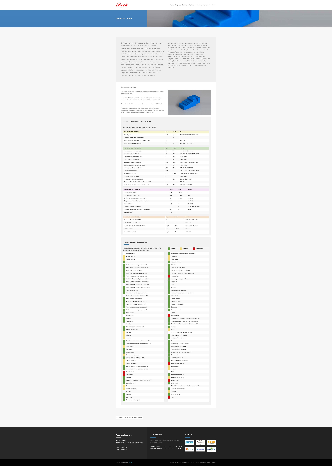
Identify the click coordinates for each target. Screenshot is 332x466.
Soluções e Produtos (188, 5)
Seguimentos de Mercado (203, 5)
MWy (130, 462)
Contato (214, 5)
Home (172, 5)
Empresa (178, 5)
